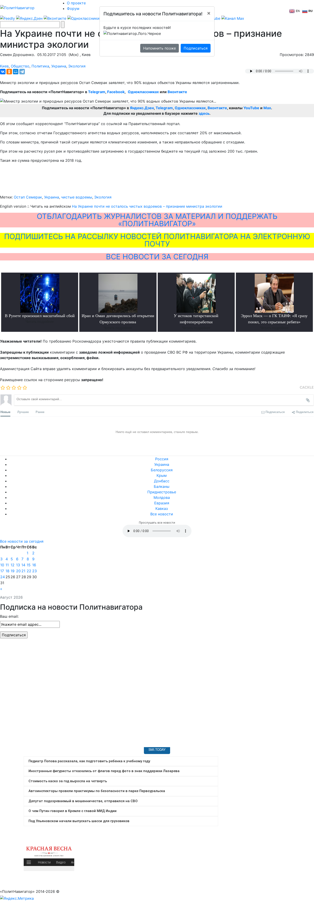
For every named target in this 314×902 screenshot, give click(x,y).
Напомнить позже (159, 48)
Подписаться (196, 48)
